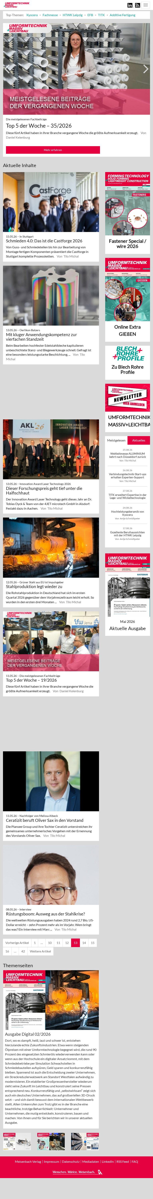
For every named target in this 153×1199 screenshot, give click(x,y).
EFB (90, 15)
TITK (101, 15)
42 (23, 951)
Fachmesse (50, 15)
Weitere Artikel (40, 951)
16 (7, 951)
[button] (8, 90)
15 (92, 943)
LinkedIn (108, 1161)
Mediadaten (90, 1161)
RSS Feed (123, 1161)
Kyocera (32, 15)
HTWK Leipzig (72, 15)
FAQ (135, 1161)
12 (67, 943)
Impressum (51, 1161)
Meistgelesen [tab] (116, 440)
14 (84, 943)
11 (58, 943)
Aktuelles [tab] (138, 440)
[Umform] (16, 5)
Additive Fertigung (122, 15)
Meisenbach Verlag (28, 1161)
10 (50, 943)
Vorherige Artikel (17, 943)
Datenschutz (70, 1161)
